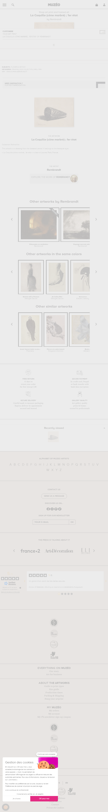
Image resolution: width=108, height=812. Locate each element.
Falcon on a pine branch (55, 350)
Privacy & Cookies (55, 807)
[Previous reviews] (24, 581)
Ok (72, 522)
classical (33, 149)
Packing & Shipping (54, 695)
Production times (54, 692)
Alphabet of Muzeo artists (54, 459)
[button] (5, 807)
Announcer (82, 298)
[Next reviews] (106, 581)
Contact (55, 804)
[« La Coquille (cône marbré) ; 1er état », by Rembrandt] (53, 436)
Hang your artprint (54, 699)
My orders (54, 710)
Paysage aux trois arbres (82, 245)
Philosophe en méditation (38, 245)
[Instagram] (52, 510)
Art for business (54, 674)
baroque (60, 149)
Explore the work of (50, 177)
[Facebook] (48, 510)
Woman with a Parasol (31, 298)
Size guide (54, 689)
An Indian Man (57, 298)
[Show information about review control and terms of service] (20, 588)
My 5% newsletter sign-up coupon (54, 717)
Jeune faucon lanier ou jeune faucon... (30, 350)
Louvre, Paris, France (49, 153)
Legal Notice (55, 801)
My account (54, 714)
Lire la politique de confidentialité (16, 790)
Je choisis (16, 799)
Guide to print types (54, 686)
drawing (19, 149)
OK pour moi (44, 799)
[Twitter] (60, 510)
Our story (54, 671)
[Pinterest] (56, 510)
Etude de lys (89, 350)
